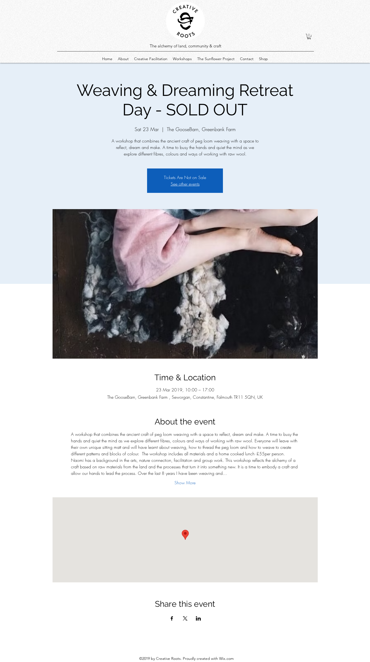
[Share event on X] (185, 618)
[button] (309, 36)
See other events (185, 184)
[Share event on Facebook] (171, 618)
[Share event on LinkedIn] (198, 618)
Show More (185, 483)
